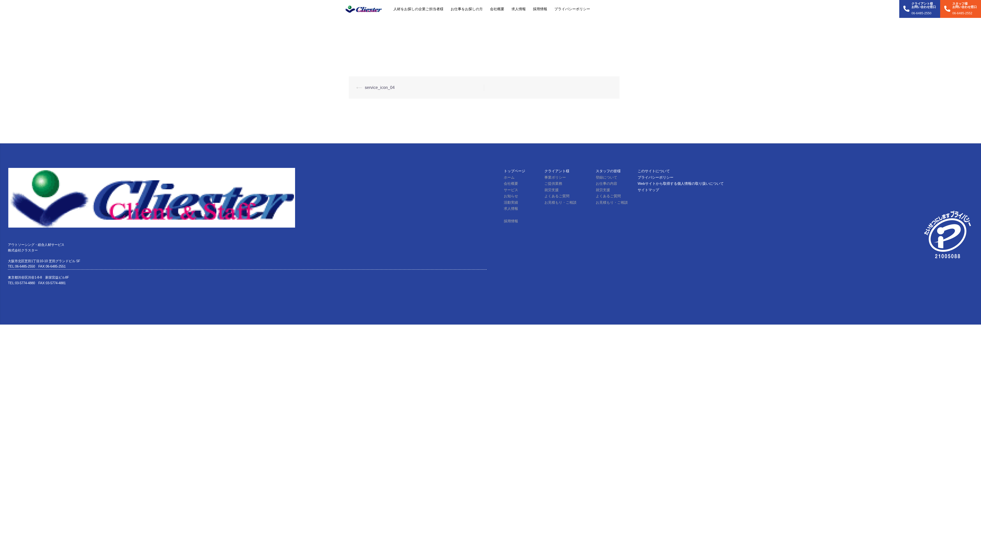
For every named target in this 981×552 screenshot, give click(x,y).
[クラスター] (363, 9)
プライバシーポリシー (572, 9)
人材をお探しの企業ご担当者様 (418, 9)
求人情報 (518, 9)
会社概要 (497, 9)
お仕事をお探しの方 (467, 9)
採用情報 (540, 9)
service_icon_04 (380, 87)
